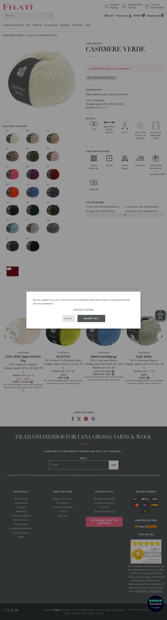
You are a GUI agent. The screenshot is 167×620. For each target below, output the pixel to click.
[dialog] (83, 310)
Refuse (68, 318)
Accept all (91, 318)
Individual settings (83, 309)
